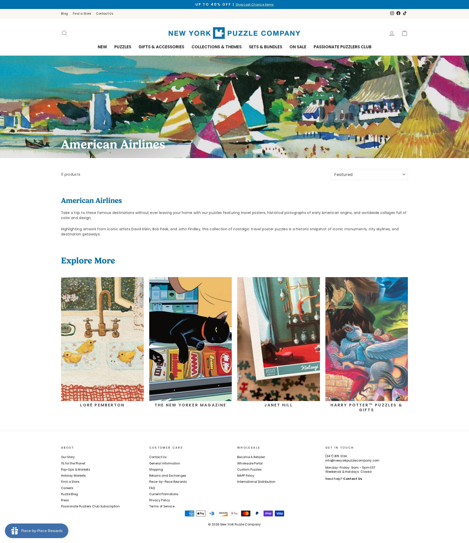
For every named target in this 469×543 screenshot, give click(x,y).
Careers (67, 488)
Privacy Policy (159, 500)
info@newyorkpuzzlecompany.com (352, 461)
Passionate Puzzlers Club (343, 47)
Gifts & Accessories (161, 47)
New (102, 47)
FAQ (152, 488)
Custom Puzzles (249, 470)
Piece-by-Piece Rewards (168, 482)
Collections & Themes (217, 47)
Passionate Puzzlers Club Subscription (90, 506)
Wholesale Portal (250, 463)
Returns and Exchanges (167, 476)
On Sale (297, 47)
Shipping (156, 470)
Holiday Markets (73, 476)
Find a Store (82, 14)
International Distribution (256, 482)
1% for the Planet (73, 463)
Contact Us (105, 14)
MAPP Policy (246, 476)
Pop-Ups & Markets (75, 470)
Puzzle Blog (69, 494)
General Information (164, 463)
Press (65, 500)
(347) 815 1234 (336, 456)
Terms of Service (162, 506)
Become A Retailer (251, 457)
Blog (64, 14)
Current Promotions (164, 494)
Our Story (68, 457)
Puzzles (122, 47)
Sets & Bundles (265, 47)
